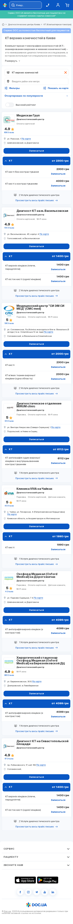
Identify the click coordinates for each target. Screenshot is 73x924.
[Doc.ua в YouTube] (44, 892)
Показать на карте (58, 88)
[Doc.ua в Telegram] (36, 892)
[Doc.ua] (5, 5)
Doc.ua (7, 911)
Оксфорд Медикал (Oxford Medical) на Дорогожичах (36, 576)
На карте (26, 139)
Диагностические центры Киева (22, 24)
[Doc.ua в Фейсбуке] (20, 892)
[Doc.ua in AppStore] (25, 880)
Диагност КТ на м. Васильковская (42, 211)
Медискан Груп (28, 115)
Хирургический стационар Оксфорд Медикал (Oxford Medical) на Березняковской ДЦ (40, 661)
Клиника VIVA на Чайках (34, 489)
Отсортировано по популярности (36, 95)
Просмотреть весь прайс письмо (34, 200)
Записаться (58, 174)
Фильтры (14, 88)
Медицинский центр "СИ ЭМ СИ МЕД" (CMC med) (40, 307)
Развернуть (11, 61)
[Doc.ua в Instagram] (28, 892)
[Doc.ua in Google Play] (47, 880)
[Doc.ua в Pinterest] (53, 892)
